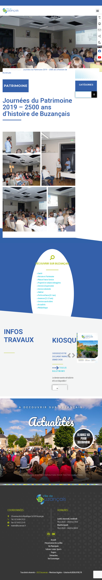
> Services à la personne (45, 286)
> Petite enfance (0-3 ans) (46, 295)
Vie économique (53, 558)
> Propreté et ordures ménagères (49, 283)
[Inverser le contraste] (99, 42)
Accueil (6, 70)
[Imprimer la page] (99, 24)
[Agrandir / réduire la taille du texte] (99, 17)
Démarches (53, 555)
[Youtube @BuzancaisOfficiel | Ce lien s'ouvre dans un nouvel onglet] (99, 57)
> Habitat (40, 292)
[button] (97, 11)
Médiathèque (16, 70)
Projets (53, 552)
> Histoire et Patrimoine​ (45, 276)
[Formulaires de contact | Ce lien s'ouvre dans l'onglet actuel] (99, 30)
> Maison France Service (45, 279)
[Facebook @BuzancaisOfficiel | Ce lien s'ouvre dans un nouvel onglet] (99, 51)
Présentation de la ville (53, 543)
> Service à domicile (44, 289)
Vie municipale (53, 546)
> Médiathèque (42, 308)
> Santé (39, 273)
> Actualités (41, 304)
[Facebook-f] (48, 534)
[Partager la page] (99, 36)
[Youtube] (53, 534)
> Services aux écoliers (45, 301)
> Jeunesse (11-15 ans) (45, 298)
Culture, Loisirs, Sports (53, 549)
